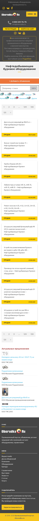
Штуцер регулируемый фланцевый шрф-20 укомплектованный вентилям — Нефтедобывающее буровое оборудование (19, 293)
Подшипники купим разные (12, 371)
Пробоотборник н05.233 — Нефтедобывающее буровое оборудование (14, 166)
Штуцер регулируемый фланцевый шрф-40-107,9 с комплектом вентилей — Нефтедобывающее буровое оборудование (19, 230)
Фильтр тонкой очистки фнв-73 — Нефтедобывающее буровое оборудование (16, 145)
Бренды (5, 467)
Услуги (12, 98)
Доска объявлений (9, 459)
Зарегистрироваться (13, 507)
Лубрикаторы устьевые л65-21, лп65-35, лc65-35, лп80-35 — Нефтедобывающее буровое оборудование (18, 187)
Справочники (7, 470)
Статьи (4, 478)
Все (6, 95)
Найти (34, 88)
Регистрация (10, 29)
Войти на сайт (27, 29)
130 (32, 107)
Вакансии (23, 98)
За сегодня (16, 95)
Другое (34, 98)
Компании (6, 461)
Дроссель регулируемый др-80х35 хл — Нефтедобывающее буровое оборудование (17, 124)
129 (25, 107)
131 (5, 113)
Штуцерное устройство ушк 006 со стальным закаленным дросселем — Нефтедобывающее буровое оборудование (16, 314)
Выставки (5, 473)
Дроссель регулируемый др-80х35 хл (15, 397)
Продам (28, 95)
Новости (5, 475)
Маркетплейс (7, 456)
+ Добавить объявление (19, 81)
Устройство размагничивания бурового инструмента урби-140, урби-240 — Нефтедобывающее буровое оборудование (18, 251)
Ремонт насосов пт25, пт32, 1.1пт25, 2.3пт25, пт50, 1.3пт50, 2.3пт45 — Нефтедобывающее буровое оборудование (19, 209)
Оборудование (7, 464)
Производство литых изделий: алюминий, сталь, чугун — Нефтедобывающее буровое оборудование (19, 271)
